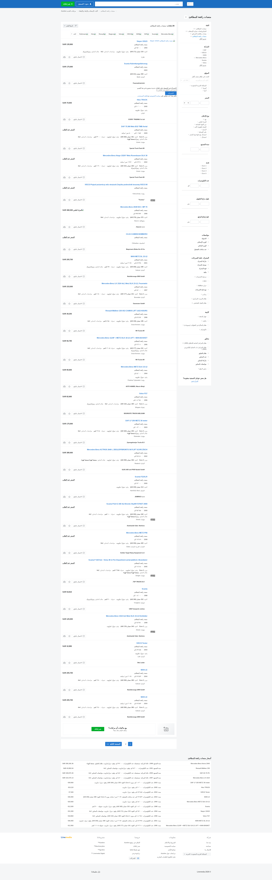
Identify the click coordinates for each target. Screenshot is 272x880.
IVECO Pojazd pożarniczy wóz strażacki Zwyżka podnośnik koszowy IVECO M (116, 184)
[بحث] (180, 4)
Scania (144, 589)
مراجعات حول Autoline (168, 853)
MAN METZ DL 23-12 (139, 256)
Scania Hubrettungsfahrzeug (135, 64)
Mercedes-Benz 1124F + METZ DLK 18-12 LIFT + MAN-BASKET (122, 338)
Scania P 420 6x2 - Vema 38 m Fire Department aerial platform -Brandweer (118, 560)
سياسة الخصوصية (154, 96)
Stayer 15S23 (142, 41)
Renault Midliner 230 (203, 768)
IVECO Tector (142, 643)
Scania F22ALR (141, 477)
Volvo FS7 (143, 393)
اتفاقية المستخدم (143, 96)
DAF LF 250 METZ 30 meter (136, 421)
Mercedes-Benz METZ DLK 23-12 (134, 367)
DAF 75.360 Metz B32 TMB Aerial (134, 126)
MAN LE (144, 670)
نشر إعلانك (97, 729)
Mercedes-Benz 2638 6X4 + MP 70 (133, 207)
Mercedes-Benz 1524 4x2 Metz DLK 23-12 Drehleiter (126, 616)
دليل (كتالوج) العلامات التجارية (166, 857)
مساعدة (208, 846)
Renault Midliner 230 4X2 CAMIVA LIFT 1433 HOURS (126, 311)
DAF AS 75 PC (205, 773)
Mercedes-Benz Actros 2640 (200, 763)
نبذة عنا (208, 842)
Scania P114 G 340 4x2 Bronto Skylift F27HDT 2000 (126, 504)
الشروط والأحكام (170, 842)
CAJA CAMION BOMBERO (136, 234)
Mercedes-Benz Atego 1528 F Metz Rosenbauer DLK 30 (125, 155)
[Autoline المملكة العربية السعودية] (203, 4)
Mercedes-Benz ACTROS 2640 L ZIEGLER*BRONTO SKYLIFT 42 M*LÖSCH (117, 449)
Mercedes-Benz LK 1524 (201, 778)
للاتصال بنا (208, 850)
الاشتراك (171, 93)
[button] (69, 57)
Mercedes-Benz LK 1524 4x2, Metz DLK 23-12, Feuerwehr (124, 283)
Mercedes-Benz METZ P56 (136, 533)
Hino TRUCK (142, 100)
